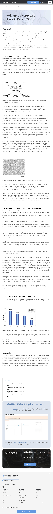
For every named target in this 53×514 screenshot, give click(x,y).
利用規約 (14, 510)
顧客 (3, 500)
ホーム (3, 510)
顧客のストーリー (23, 495)
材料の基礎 (21, 498)
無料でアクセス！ (26, 511)
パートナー (4, 498)
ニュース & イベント (40, 503)
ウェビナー (38, 500)
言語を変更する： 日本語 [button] (8, 480)
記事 (37, 492)
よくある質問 (22, 500)
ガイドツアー (38, 498)
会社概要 (4, 492)
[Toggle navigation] (50, 2)
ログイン (44, 2)
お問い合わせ (30, 464)
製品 (20, 492)
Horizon (14, 443)
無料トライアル (33, 2)
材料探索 (21, 503)
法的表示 (9, 510)
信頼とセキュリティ (6, 495)
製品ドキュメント (39, 495)
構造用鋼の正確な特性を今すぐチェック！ (26, 404)
